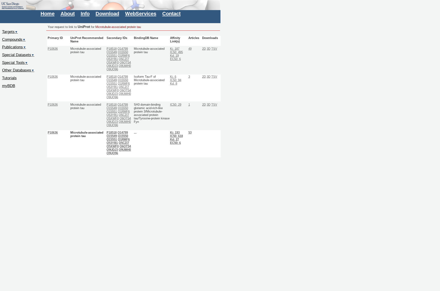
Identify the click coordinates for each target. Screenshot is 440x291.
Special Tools (15, 62)
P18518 (112, 48)
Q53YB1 (112, 59)
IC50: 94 (175, 80)
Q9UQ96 (112, 69)
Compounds (14, 39)
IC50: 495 (176, 52)
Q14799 (123, 48)
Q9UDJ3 (112, 66)
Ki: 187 (174, 48)
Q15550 (123, 52)
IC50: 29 (175, 104)
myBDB (8, 85)
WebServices (140, 13)
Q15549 (112, 52)
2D (204, 48)
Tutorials (9, 78)
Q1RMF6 (124, 55)
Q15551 (112, 55)
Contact (171, 13)
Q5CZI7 (124, 59)
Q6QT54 (125, 62)
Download (107, 13)
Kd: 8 (173, 83)
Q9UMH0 (125, 66)
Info (85, 13)
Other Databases (18, 70)
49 (190, 48)
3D (208, 48)
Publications (14, 47)
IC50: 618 (176, 136)
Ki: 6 (173, 76)
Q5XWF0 (113, 62)
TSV (214, 48)
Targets (10, 31)
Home (48, 13)
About (67, 13)
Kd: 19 (174, 55)
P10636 (53, 48)
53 (190, 132)
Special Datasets (18, 54)
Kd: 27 (174, 139)
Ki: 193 (175, 132)
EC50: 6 (175, 59)
